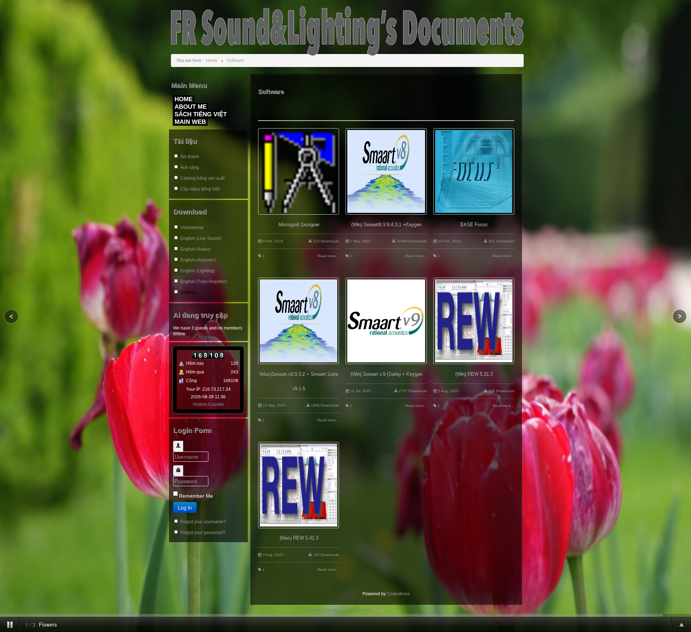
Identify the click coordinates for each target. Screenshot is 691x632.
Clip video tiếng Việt (200, 189)
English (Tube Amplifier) (203, 281)
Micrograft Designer (298, 224)
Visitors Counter (208, 404)
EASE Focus (473, 224)
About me (191, 106)
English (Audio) (195, 249)
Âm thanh (189, 156)
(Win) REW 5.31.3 (473, 373)
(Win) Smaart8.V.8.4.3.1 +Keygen (386, 224)
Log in (185, 507)
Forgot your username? (203, 521)
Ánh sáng (189, 167)
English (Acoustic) (198, 260)
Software (189, 292)
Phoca (378, 610)
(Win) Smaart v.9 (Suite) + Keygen (386, 373)
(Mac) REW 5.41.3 (298, 537)
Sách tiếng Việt (201, 114)
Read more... (328, 256)
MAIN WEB (190, 121)
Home (184, 99)
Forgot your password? (202, 532)
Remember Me (196, 496)
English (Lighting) (197, 270)
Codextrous (398, 593)
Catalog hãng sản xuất (202, 178)
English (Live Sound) (200, 238)
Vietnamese (192, 227)
